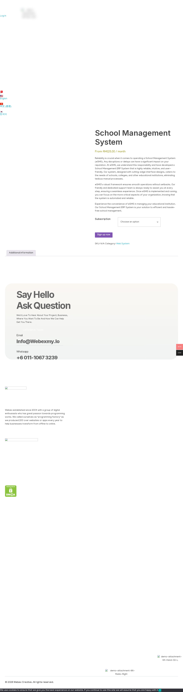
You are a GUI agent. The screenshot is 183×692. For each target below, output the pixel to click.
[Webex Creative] (7, 7)
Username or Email (63, 19)
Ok (160, 690)
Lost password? (61, 52)
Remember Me (63, 41)
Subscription (103, 219)
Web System (123, 244)
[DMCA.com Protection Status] (38, 491)
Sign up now (103, 235)
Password (58, 30)
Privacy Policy (77, 63)
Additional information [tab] (21, 253)
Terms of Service (98, 63)
